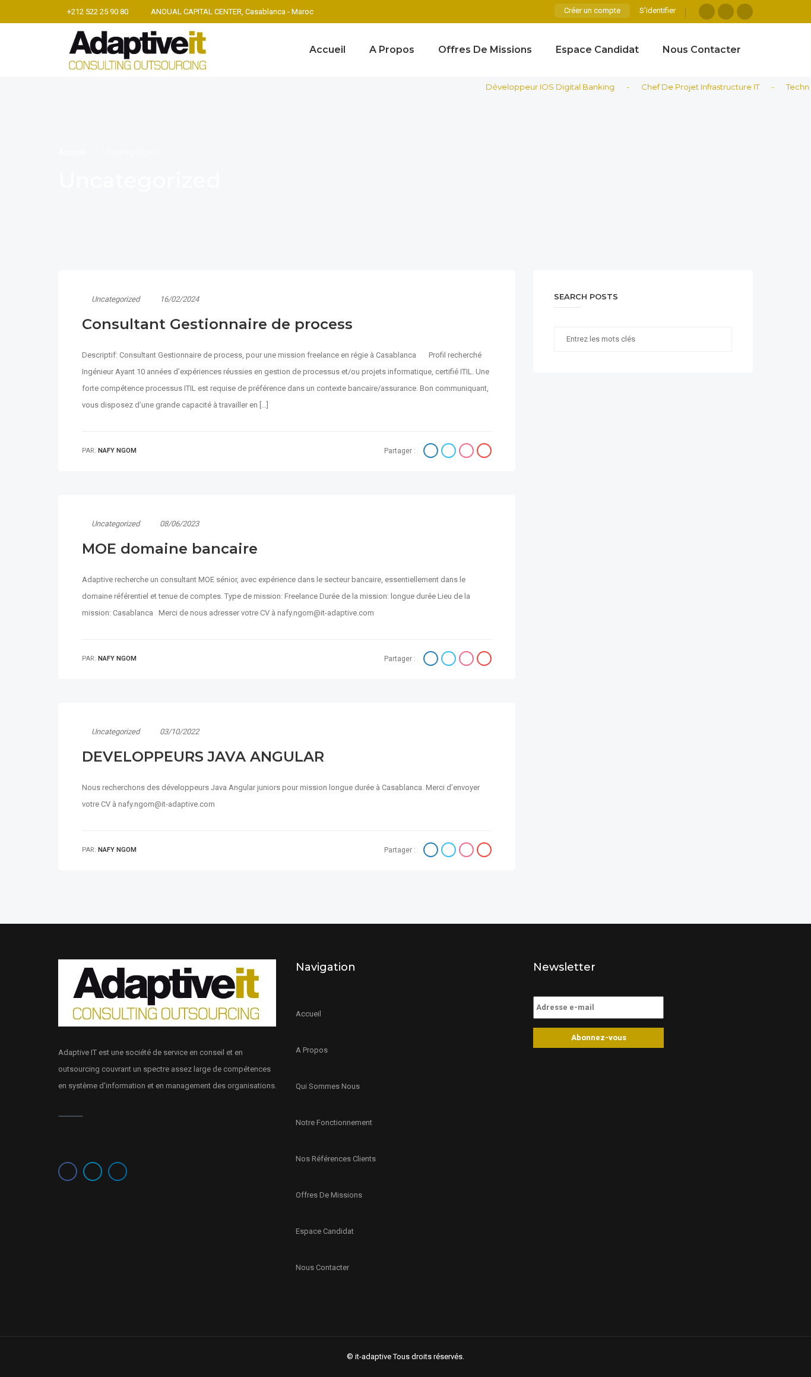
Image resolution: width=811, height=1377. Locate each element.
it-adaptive (373, 1356)
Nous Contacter (702, 49)
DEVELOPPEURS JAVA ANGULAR (203, 756)
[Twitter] (726, 12)
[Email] (484, 452)
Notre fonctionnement (334, 1122)
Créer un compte (592, 10)
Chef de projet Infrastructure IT (687, 86)
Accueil (327, 49)
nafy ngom (117, 450)
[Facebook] (707, 12)
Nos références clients (336, 1158)
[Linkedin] (745, 12)
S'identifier (657, 10)
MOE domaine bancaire (170, 548)
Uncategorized (115, 299)
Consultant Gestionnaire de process (217, 324)
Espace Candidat (597, 49)
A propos (391, 49)
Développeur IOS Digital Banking (537, 86)
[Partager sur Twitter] (450, 452)
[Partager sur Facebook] (432, 452)
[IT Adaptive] (138, 50)
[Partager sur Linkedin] (468, 452)
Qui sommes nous (328, 1086)
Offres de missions (485, 49)
